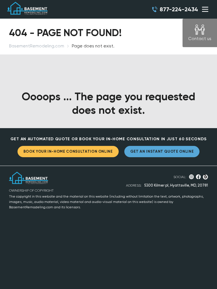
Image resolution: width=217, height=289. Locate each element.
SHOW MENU (205, 9)
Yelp (205, 176)
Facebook (198, 176)
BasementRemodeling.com (36, 46)
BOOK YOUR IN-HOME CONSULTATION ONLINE (68, 151)
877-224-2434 (179, 9)
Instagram (191, 176)
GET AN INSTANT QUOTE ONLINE (162, 151)
